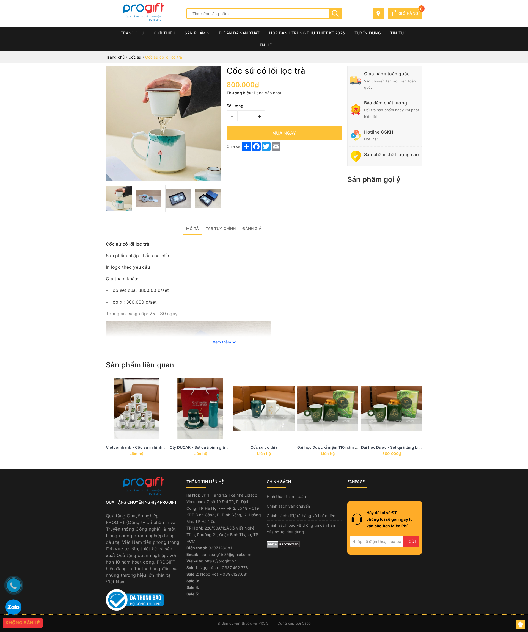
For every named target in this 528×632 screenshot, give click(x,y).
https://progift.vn (221, 561)
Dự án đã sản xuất (239, 33)
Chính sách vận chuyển (288, 506)
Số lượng (235, 105)
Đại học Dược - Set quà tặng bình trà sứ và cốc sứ (408, 447)
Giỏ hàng (409, 13)
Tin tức (398, 33)
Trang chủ (132, 33)
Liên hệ (264, 45)
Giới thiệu (164, 33)
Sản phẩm (196, 33)
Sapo (306, 623)
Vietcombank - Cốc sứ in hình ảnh (138, 447)
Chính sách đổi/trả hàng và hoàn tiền (301, 515)
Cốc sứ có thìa (264, 447)
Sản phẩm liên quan (140, 365)
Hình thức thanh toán (286, 496)
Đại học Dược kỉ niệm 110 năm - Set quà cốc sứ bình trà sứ (352, 447)
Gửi (412, 541)
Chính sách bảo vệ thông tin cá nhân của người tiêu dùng (301, 528)
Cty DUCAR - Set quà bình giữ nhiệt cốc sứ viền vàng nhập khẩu (230, 447)
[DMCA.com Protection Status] (283, 544)
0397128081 (220, 547)
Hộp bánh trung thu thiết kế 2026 (307, 33)
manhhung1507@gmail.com (225, 554)
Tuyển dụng (367, 33)
